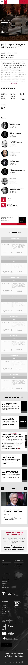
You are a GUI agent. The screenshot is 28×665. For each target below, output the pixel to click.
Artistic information (8, 55)
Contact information (18, 577)
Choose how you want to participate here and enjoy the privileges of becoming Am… (14, 547)
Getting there (16, 579)
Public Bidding (4, 613)
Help (6, 644)
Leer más (14, 83)
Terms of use (4, 577)
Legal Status (4, 609)
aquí (19, 448)
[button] (2, 488)
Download (22, 221)
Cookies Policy (4, 585)
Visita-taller (13, 433)
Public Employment (5, 611)
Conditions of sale (5, 579)
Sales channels (5, 564)
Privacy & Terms (4, 583)
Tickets (23, 1)
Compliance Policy (5, 581)
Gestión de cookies (5, 587)
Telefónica (8, 593)
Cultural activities (7, 57)
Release (3, 566)
